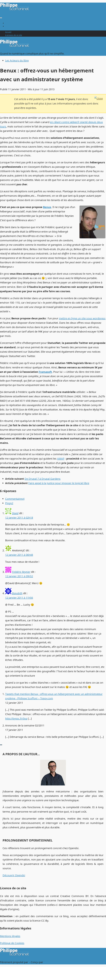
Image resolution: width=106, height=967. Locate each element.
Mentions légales (10, 936)
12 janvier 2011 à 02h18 (19, 517)
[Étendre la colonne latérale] (1, 744)
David (15, 513)
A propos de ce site (13, 26)
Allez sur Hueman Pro (57, 962)
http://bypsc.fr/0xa (16, 718)
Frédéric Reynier (21, 572)
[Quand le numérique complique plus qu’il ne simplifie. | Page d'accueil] (15, 10)
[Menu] (1, 17)
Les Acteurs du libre (17, 60)
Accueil (8, 23)
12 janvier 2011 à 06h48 (19, 555)
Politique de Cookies (12, 943)
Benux (47, 207)
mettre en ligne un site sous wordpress (82, 318)
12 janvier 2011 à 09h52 (19, 576)
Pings (9, 503)
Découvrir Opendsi (14, 875)
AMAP (60, 458)
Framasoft (45, 372)
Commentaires (14, 498)
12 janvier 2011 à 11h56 (19, 597)
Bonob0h (17, 593)
